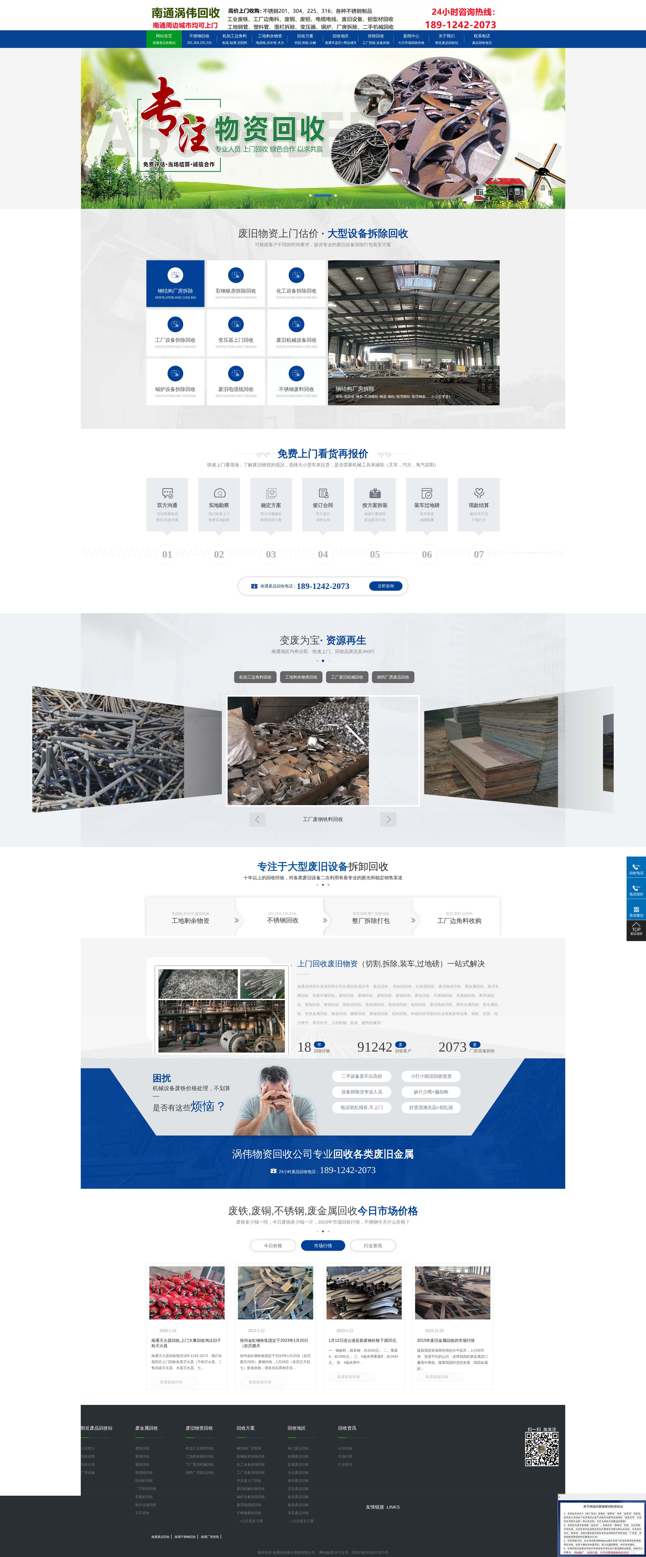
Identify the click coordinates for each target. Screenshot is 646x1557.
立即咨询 (386, 586)
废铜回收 (142, 1456)
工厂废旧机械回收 (347, 677)
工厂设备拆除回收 (251, 1472)
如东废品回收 (298, 1497)
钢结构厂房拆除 (249, 1448)
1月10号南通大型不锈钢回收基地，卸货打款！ (453, 1343)
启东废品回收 (298, 1489)
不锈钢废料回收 (249, 1513)
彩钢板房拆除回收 (251, 1456)
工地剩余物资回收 (301, 677)
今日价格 (273, 1245)
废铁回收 (142, 1448)
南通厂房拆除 (210, 1537)
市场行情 (323, 1245)
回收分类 (88, 1464)
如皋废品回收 (298, 1505)
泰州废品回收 (298, 1481)
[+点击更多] (457, 396)
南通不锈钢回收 (185, 1537)
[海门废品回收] (323, 17)
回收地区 (341, 39)
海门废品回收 (298, 1448)
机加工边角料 (234, 39)
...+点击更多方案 (250, 1521)
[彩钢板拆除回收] (323, 751)
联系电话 (482, 39)
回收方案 (305, 39)
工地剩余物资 (270, 39)
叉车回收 (142, 1513)
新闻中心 (411, 39)
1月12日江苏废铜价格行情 (263, 1340)
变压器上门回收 (249, 1481)
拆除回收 (376, 39)
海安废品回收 (298, 1513)
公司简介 (88, 1448)
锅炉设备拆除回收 (251, 1497)
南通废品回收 (298, 1456)
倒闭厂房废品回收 (393, 677)
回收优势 (88, 1456)
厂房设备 (88, 1472)
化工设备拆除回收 (251, 1464)
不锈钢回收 (199, 39)
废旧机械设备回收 (251, 1489)
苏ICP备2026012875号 (370, 1552)
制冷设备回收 (145, 1505)
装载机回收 (144, 1497)
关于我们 (446, 39)
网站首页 (164, 39)
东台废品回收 (298, 1472)
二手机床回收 (145, 1489)
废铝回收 (142, 1464)
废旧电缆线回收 (249, 1505)
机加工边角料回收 (255, 677)
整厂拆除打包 (371, 920)
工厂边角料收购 (459, 920)
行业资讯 (373, 1245)
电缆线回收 (144, 1472)
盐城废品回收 (298, 1464)
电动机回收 (144, 1481)
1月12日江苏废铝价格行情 (175, 1340)
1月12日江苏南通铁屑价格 (352, 1340)
